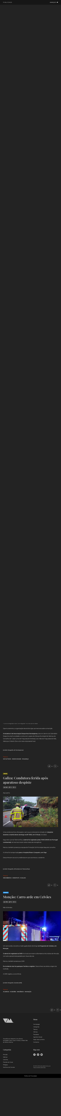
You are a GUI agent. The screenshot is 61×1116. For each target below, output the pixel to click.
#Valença (25, 759)
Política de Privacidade (30, 1076)
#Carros (6, 991)
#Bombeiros (7, 878)
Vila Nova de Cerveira (9, 1067)
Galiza (5, 773)
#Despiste (15, 878)
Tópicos (35, 1029)
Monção (6, 892)
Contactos (36, 1042)
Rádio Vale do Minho (39, 1039)
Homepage (36, 1024)
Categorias (36, 1027)
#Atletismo (7, 759)
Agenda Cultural (37, 1037)
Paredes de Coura (8, 1062)
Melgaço (5, 1064)
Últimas (35, 1032)
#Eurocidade (16, 759)
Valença (5, 1057)
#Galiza (23, 878)
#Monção (28, 991)
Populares (36, 1034)
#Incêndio (20, 991)
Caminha (5, 1059)
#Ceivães (13, 991)
